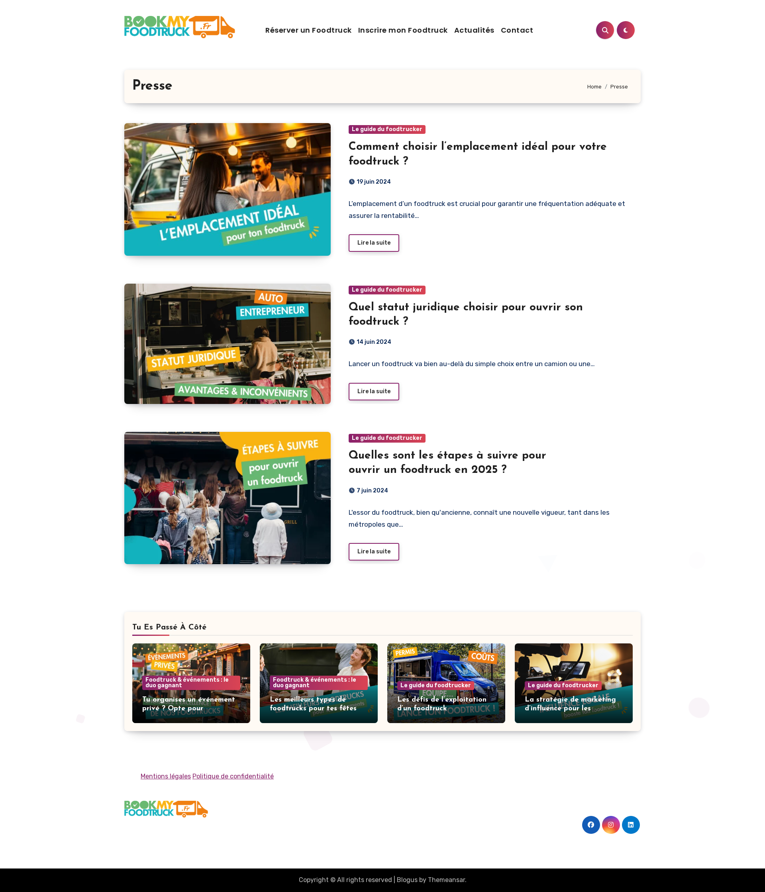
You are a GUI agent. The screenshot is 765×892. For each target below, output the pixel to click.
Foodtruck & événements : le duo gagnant (187, 682)
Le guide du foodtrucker (387, 129)
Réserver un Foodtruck (308, 30)
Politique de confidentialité (233, 776)
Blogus (407, 880)
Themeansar (446, 880)
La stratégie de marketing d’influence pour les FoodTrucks (570, 708)
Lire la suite (373, 242)
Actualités (474, 30)
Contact (517, 30)
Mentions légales (166, 776)
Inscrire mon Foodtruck (403, 30)
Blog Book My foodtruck (189, 830)
